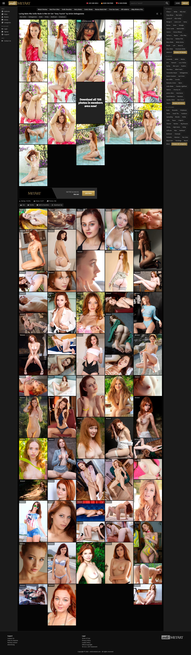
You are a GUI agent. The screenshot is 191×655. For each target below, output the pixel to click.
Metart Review (42, 9)
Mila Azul (183, 12)
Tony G (168, 103)
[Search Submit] (167, 3)
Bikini (168, 144)
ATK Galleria (125, 9)
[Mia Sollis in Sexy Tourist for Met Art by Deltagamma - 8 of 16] (119, 82)
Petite (184, 117)
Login (178, 3)
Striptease (62, 17)
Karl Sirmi (181, 76)
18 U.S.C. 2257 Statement (89, 647)
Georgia (181, 25)
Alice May (183, 35)
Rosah (168, 45)
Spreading (169, 117)
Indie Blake (169, 86)
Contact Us (10, 638)
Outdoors (184, 113)
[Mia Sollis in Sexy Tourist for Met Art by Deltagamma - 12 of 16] (119, 124)
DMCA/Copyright (87, 645)
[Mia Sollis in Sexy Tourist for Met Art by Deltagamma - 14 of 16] (33, 134)
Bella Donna (180, 42)
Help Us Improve (12, 640)
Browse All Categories (179, 144)
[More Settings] (161, 14)
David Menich (170, 96)
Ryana (176, 35)
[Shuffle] (157, 14)
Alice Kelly (177, 18)
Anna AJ (180, 45)
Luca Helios (182, 63)
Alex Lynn (176, 66)
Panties (175, 124)
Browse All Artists (178, 103)
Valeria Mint (180, 29)
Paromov (180, 96)
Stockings (178, 141)
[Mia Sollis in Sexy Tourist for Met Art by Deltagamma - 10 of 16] (33, 103)
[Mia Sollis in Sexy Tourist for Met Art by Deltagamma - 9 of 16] (148, 82)
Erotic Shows (88, 9)
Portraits (169, 137)
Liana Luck (177, 22)
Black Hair (169, 141)
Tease (174, 120)
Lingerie (180, 120)
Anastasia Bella (180, 49)
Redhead (54, 17)
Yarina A (169, 35)
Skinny (168, 127)
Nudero (183, 66)
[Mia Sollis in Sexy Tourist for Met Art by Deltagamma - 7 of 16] (62, 82)
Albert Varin (178, 69)
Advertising (11, 645)
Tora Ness (169, 69)
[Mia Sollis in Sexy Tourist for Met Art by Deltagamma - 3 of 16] (119, 40)
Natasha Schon (171, 83)
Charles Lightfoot (181, 86)
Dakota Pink (179, 39)
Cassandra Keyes (171, 73)
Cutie (168, 120)
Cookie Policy (86, 642)
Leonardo (169, 59)
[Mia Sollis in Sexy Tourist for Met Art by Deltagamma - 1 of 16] (33, 40)
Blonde (177, 117)
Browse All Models (180, 52)
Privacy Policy (86, 640)
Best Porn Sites (54, 9)
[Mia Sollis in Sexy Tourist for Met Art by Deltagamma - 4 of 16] (148, 40)
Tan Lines (185, 137)
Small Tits (175, 113)
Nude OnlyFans (107, 3)
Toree (174, 25)
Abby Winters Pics (137, 9)
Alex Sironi (180, 100)
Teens (168, 113)
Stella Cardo (170, 29)
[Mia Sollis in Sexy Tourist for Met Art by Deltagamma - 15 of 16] (90, 144)
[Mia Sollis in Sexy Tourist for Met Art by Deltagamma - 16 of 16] (33, 165)
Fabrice (168, 90)
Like (23, 205)
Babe (40, 17)
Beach (186, 141)
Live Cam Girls (93, 3)
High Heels (176, 127)
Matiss (183, 59)
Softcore (169, 130)
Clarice (168, 32)
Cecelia (177, 79)
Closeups (177, 134)
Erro (167, 63)
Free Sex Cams (114, 9)
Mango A (169, 22)
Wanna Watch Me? (101, 9)
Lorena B (169, 18)
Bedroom (169, 134)
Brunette (175, 110)
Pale (175, 130)
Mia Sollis (23, 17)
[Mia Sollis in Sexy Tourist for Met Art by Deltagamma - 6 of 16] (33, 71)
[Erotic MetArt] (19, 3)
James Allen (170, 93)
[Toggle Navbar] (3, 3)
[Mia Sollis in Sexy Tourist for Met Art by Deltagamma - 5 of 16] (90, 61)
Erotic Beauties (67, 9)
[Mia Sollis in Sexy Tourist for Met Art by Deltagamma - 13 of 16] (148, 124)
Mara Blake (169, 42)
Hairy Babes (78, 9)
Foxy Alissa (169, 15)
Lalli (174, 45)
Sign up (185, 3)
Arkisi (176, 59)
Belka (175, 12)
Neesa (168, 25)
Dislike (32, 205)
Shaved (168, 124)
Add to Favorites (44, 205)
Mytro (180, 83)
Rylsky (168, 66)
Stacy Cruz (169, 39)
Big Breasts (184, 124)
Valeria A (169, 52)
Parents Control (12, 642)
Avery (185, 22)
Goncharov (179, 93)
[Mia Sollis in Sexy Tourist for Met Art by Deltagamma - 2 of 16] (62, 40)
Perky (46, 17)
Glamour (177, 137)
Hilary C (168, 12)
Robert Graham (171, 76)
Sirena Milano (177, 32)
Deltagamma (33, 17)
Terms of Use (86, 638)
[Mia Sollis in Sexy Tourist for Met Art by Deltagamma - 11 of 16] (62, 124)
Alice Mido (169, 49)
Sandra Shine (170, 100)
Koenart (173, 63)
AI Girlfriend (121, 3)
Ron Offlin (169, 79)
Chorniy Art (176, 90)
